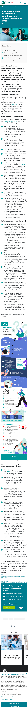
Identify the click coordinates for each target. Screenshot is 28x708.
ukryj (11, 46)
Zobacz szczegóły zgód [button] (7, 696)
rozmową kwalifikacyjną (11, 121)
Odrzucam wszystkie (14, 706)
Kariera (15, 6)
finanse (5, 618)
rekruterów (24, 164)
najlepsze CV (14, 104)
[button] (26, 673)
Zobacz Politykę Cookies (6, 699)
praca (11, 618)
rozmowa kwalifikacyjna (19, 618)
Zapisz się (7, 607)
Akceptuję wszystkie (14, 703)
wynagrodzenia (11, 471)
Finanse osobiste (8, 6)
